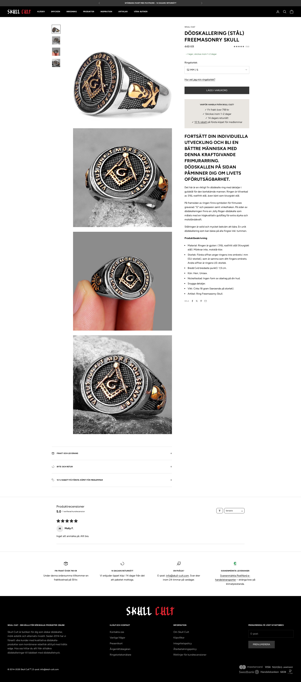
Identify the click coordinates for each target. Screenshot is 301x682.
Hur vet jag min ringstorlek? (200, 79)
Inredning (71, 12)
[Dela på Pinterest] (201, 301)
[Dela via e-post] (205, 301)
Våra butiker (141, 12)
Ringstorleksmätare (120, 654)
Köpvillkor (178, 637)
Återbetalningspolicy (185, 649)
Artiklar (123, 12)
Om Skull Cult (181, 631)
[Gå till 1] (56, 29)
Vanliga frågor (117, 637)
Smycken (55, 12)
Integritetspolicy (182, 643)
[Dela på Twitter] (196, 301)
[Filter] (219, 510)
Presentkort (116, 643)
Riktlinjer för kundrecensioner (189, 654)
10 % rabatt (200, 122)
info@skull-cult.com (177, 575)
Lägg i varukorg (216, 90)
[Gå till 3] (56, 51)
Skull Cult (190, 27)
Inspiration (106, 12)
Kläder (41, 12)
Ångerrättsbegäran (120, 649)
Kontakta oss (117, 631)
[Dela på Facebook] (192, 301)
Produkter (88, 12)
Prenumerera (261, 644)
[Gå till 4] (56, 63)
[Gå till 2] (56, 40)
